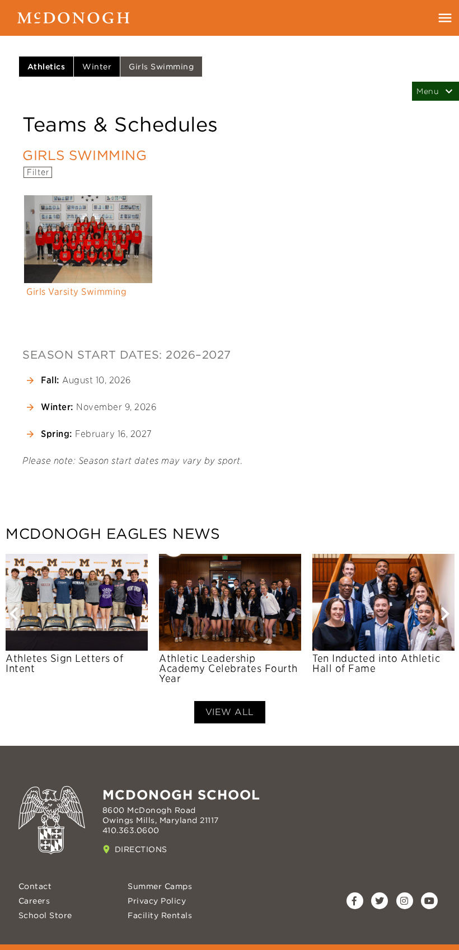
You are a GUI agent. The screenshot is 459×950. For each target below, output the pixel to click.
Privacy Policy (157, 900)
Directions (141, 849)
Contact (35, 886)
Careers (34, 900)
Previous (14, 620)
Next (445, 620)
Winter (96, 66)
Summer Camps (160, 886)
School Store (45, 915)
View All (229, 712)
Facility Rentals (160, 915)
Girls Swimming (161, 66)
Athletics (46, 66)
